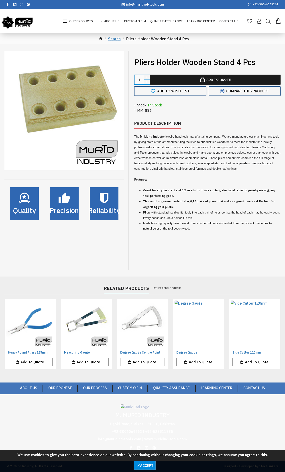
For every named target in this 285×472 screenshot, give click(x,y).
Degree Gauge (186, 352)
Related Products (126, 288)
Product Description (157, 123)
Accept (146, 465)
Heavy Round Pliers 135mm (27, 352)
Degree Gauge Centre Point (140, 352)
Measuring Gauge (77, 352)
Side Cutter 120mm (246, 352)
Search (114, 38)
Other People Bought (167, 288)
